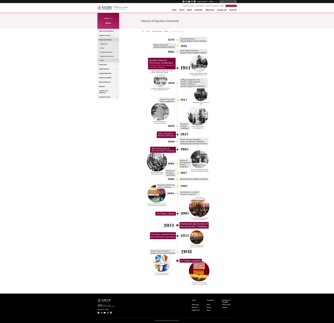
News (174, 10)
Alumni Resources (104, 82)
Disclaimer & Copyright (226, 301)
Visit (107, 309)
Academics (199, 10)
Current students (199, 6)
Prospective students (188, 6)
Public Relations (104, 69)
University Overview (157, 31)
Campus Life (222, 10)
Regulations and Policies (107, 56)
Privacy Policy (226, 304)
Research (233, 10)
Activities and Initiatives (103, 91)
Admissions (209, 10)
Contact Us (100, 309)
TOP (142, 31)
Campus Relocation (105, 73)
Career (194, 300)
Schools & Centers (105, 97)
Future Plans (103, 64)
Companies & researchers (212, 6)
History (166, 31)
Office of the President (106, 31)
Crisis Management (231, 6)
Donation (102, 86)
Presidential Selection (106, 52)
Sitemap (224, 307)
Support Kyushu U (202, 1)
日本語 (210, 1)
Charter (102, 48)
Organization (103, 44)
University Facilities (105, 78)
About (189, 10)
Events (182, 10)
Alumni (222, 6)
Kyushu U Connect (104, 35)
